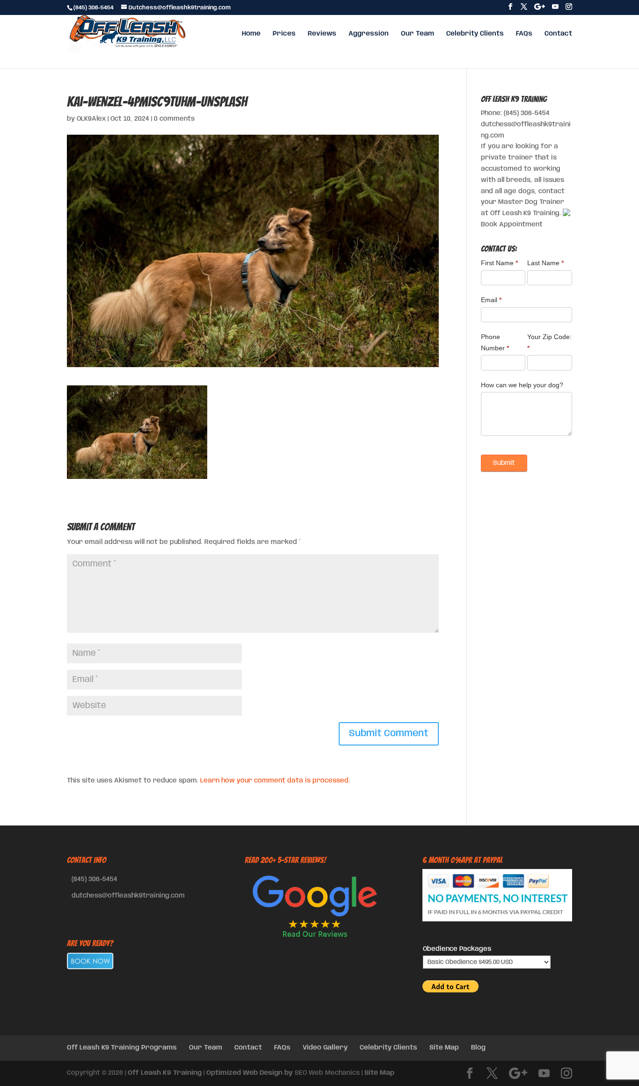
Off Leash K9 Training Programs (122, 1047)
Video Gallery (325, 1047)
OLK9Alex (91, 119)
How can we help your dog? (522, 385)
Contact (558, 33)
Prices (284, 33)
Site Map (444, 1047)
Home (251, 33)
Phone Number (495, 342)
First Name (499, 263)
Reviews (322, 33)
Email (491, 300)
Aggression (369, 33)
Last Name (545, 263)
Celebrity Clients (475, 33)
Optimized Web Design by (249, 1073)
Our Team (417, 33)
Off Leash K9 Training (165, 1073)
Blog (478, 1047)
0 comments (174, 119)
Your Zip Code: (549, 342)
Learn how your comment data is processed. (275, 780)
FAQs (524, 33)
